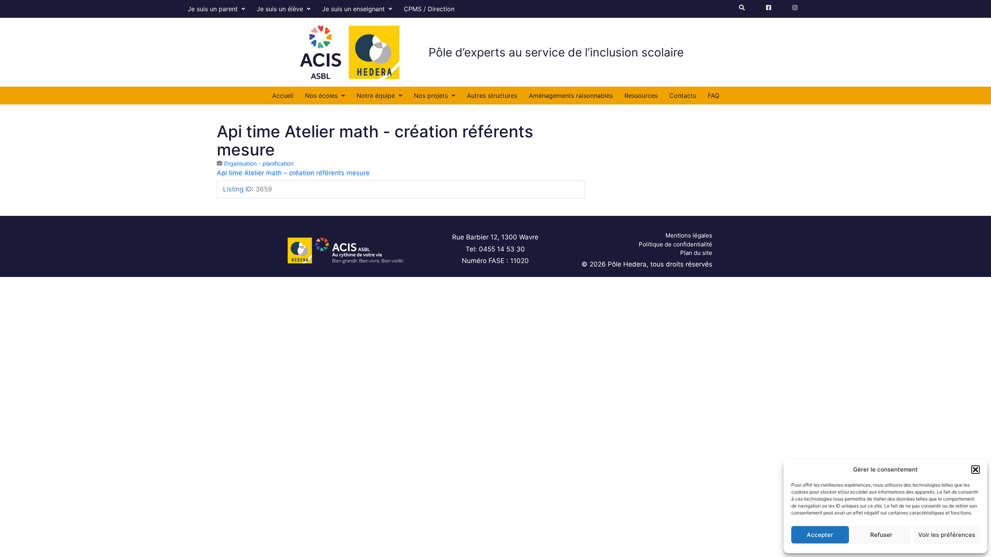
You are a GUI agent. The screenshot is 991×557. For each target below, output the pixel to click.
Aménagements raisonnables (571, 95)
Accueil (282, 95)
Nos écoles (321, 95)
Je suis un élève (280, 9)
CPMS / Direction (429, 9)
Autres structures (492, 95)
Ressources (641, 95)
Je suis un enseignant (353, 9)
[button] (975, 469)
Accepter (820, 534)
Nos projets (431, 95)
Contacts (682, 95)
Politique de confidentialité (675, 244)
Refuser (881, 534)
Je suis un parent (213, 9)
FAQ (713, 95)
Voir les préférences (946, 534)
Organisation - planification (258, 163)
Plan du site (696, 252)
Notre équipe (376, 95)
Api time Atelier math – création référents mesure (293, 173)
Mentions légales (688, 235)
